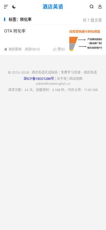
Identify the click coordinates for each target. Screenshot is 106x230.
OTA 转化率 (15, 31)
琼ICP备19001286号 (39, 79)
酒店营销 (12, 49)
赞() (59, 49)
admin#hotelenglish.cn (53, 83)
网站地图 (75, 79)
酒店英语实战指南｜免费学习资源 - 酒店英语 (64, 72)
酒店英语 (53, 7)
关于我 (62, 79)
